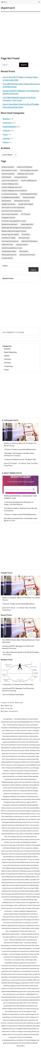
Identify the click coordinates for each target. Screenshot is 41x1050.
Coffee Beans (6, 177)
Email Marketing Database (11, 197)
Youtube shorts (7, 258)
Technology (7, 123)
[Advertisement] (20, 33)
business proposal (8, 174)
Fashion (6, 142)
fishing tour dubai (28, 197)
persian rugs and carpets (10, 234)
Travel (5, 134)
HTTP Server (25, 214)
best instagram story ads (29, 170)
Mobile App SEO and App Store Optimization (16, 228)
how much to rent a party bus (12, 211)
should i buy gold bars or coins (12, 248)
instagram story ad (8, 217)
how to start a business (10, 214)
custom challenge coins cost (11, 187)
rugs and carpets (22, 244)
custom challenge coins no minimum (14, 190)
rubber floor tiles (7, 244)
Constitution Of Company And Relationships (17, 684)
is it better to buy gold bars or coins (14, 221)
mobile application (27, 224)
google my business (8, 204)
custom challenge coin (28, 180)
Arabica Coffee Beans (24, 167)
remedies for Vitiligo (8, 238)
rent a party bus (24, 238)
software (6, 130)
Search (5, 266)
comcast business (20, 177)
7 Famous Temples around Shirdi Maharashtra (20, 449)
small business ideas (9, 251)
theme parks (23, 251)
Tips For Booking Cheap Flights (13, 694)
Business (6, 119)
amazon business (8, 167)
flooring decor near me (21, 201)
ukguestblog (20, 1046)
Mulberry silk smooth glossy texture (14, 231)
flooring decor (6, 201)
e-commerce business (9, 194)
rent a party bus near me (10, 241)
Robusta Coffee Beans (29, 241)
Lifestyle (6, 138)
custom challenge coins (10, 184)
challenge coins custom (25, 174)
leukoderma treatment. (10, 224)
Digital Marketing (9, 127)
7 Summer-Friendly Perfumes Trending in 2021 (20, 459)
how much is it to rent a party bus (13, 207)
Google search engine (26, 204)
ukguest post (8, 8)
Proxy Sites (26, 234)
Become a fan (37, 8)
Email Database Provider (28, 194)
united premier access (27, 255)
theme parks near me (9, 255)
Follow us (30, 8)
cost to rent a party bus (10, 180)
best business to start (9, 170)
